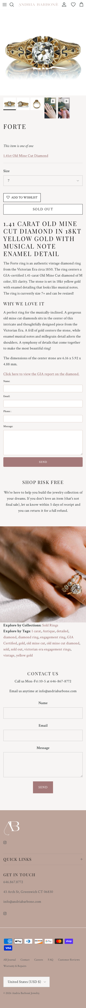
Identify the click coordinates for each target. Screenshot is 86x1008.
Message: (8, 426)
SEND (43, 462)
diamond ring (28, 637)
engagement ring (52, 637)
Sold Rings (50, 625)
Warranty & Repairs (14, 966)
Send (43, 787)
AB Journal (9, 960)
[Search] (13, 4)
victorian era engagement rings (47, 649)
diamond (9, 637)
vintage (8, 655)
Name (43, 703)
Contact (24, 960)
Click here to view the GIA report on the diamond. (41, 374)
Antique (49, 631)
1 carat (36, 631)
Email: (6, 396)
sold (6, 649)
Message (43, 747)
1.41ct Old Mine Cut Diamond (25, 155)
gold (22, 643)
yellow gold (24, 655)
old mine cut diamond (63, 643)
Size (6, 171)
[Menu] (4, 4)
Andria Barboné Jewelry (25, 993)
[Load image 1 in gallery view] (43, 52)
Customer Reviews (69, 960)
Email (43, 725)
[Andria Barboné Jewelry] (38, 4)
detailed (62, 631)
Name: (6, 381)
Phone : (7, 411)
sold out (17, 649)
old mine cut (36, 643)
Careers (38, 960)
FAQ (50, 960)
